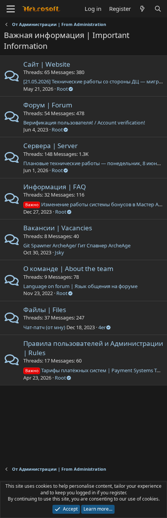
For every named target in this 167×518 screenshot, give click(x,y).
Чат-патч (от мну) (44, 327)
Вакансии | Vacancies (57, 227)
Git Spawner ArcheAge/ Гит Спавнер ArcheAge (76, 245)
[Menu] (11, 9)
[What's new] (142, 9)
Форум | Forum (47, 104)
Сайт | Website (46, 64)
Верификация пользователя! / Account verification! (84, 122)
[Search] (157, 9)
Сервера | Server (50, 145)
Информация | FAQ (54, 186)
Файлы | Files (44, 309)
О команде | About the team (68, 268)
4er (102, 327)
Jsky (59, 252)
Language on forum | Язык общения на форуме (80, 286)
